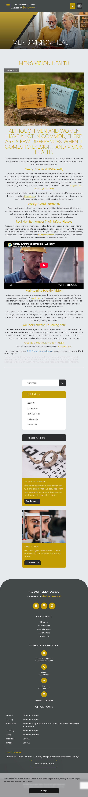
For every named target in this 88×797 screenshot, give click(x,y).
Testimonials (32, 419)
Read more (31, 501)
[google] (52, 606)
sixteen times (29, 196)
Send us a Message (44, 700)
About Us (31, 403)
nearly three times (46, 234)
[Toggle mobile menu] (8, 5)
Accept (44, 790)
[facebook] (36, 606)
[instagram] (44, 606)
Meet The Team (33, 414)
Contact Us (32, 424)
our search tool (64, 346)
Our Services (32, 408)
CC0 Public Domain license (40, 351)
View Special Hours (44, 763)
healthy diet (36, 298)
